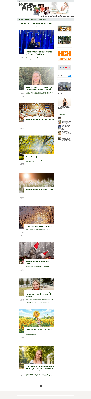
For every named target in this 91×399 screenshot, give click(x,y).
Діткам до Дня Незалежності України (39, 330)
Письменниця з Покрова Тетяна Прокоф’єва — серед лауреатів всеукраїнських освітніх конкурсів (39, 52)
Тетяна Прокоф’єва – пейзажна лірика (39, 190)
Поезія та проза (22, 128)
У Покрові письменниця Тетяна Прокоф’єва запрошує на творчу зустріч (39, 88)
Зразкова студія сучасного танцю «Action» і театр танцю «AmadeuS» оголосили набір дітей (66, 133)
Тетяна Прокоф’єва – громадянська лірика (38, 262)
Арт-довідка (22, 96)
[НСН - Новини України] (64, 55)
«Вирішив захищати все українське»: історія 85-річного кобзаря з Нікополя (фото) (66, 122)
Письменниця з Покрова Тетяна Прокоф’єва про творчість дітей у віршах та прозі (39, 294)
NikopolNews (52, 395)
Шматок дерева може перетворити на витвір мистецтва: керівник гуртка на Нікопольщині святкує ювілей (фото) (66, 138)
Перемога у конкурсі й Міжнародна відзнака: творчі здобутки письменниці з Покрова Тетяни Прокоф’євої (40, 368)
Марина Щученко (22, 58)
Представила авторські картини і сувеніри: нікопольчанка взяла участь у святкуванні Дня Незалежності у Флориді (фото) (64, 127)
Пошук (59, 74)
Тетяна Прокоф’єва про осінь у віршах (39, 157)
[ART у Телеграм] (63, 67)
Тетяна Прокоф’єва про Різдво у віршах (40, 119)
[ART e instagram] (69, 67)
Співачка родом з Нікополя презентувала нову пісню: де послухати (64, 107)
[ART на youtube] (66, 67)
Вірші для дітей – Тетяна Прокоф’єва (39, 226)
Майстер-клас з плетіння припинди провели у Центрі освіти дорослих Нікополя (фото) (63, 94)
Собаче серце (64, 116)
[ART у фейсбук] (60, 67)
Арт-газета (22, 235)
